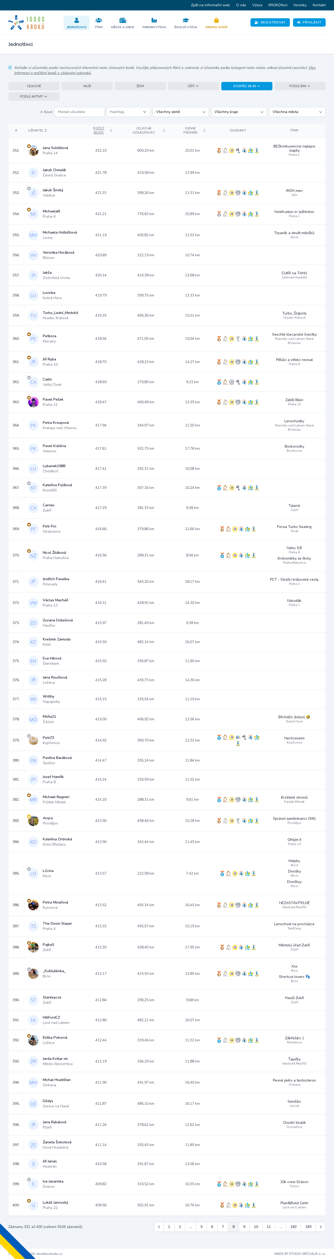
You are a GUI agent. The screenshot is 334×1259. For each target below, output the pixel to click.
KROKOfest (278, 5)
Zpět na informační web (210, 5)
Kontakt (319, 5)
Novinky (300, 5)
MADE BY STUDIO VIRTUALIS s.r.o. (300, 1254)
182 (293, 1226)
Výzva (257, 5)
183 (308, 1226)
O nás (241, 5)
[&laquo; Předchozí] (159, 1227)
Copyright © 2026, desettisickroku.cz (35, 1254)
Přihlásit (312, 22)
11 (269, 1226)
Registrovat (273, 22)
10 (256, 1226)
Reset (48, 112)
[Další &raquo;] (321, 1227)
